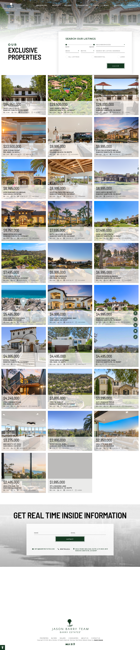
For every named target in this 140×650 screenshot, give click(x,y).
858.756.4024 (65, 549)
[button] (2, 647)
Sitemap (72, 640)
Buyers (55, 5)
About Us (118, 5)
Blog (106, 5)
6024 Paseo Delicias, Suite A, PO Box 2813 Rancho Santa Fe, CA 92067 (91, 550)
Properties (42, 5)
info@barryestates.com (45, 549)
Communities (82, 5)
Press (96, 5)
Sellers (67, 5)
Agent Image (98, 640)
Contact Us (133, 5)
